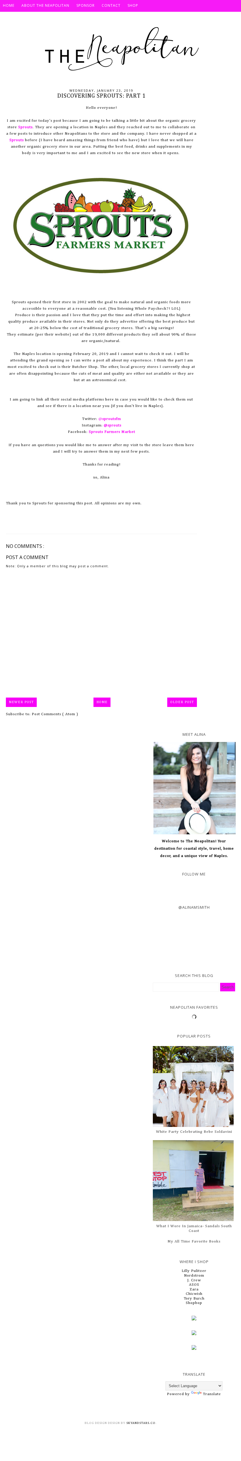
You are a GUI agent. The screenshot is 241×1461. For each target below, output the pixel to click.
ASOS (194, 1285)
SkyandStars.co (140, 1423)
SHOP (133, 5)
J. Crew (194, 1280)
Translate (212, 1394)
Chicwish (194, 1294)
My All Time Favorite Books (194, 1241)
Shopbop (194, 1303)
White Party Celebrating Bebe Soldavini (194, 1132)
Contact (111, 5)
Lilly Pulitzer (194, 1271)
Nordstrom (194, 1275)
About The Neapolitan (45, 5)
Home (102, 702)
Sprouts (16, 140)
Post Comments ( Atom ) (55, 714)
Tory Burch (194, 1298)
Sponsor (85, 5)
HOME (8, 5)
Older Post (182, 702)
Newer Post (21, 702)
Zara (194, 1289)
